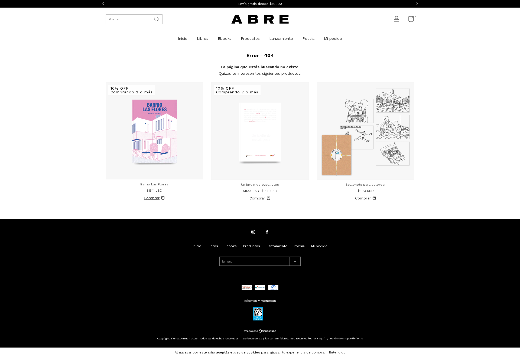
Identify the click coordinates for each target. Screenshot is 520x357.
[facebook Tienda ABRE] (267, 232)
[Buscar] (157, 18)
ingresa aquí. (316, 338)
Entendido (337, 352)
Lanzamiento (281, 38)
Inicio (182, 38)
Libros (202, 38)
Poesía (308, 38)
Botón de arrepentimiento (346, 338)
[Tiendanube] (260, 331)
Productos (250, 38)
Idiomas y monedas (260, 301)
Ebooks (224, 38)
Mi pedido (333, 38)
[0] (409, 20)
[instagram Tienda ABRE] (253, 232)
